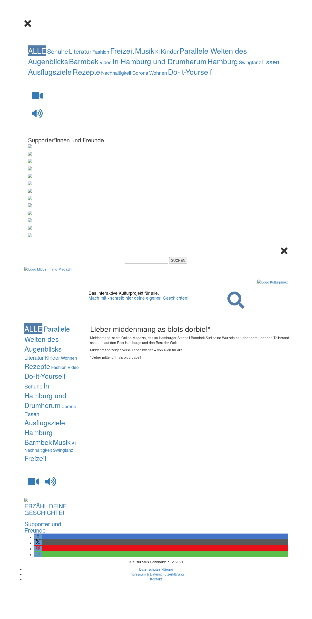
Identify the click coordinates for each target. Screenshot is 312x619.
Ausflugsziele (50, 71)
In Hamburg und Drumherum (159, 61)
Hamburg (222, 61)
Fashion (100, 51)
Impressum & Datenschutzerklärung (156, 574)
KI (157, 51)
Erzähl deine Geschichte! (45, 509)
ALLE (37, 50)
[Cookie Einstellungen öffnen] (53, 616)
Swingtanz (250, 62)
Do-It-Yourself (190, 71)
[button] (38, 537)
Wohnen (158, 72)
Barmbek (83, 61)
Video (105, 62)
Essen (270, 61)
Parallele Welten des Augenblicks (47, 339)
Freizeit (122, 50)
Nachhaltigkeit (116, 72)
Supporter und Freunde (42, 526)
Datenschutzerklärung (156, 569)
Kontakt (156, 579)
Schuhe (57, 51)
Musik (144, 50)
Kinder (170, 51)
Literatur (80, 51)
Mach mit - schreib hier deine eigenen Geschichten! (138, 297)
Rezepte (86, 71)
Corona (140, 72)
